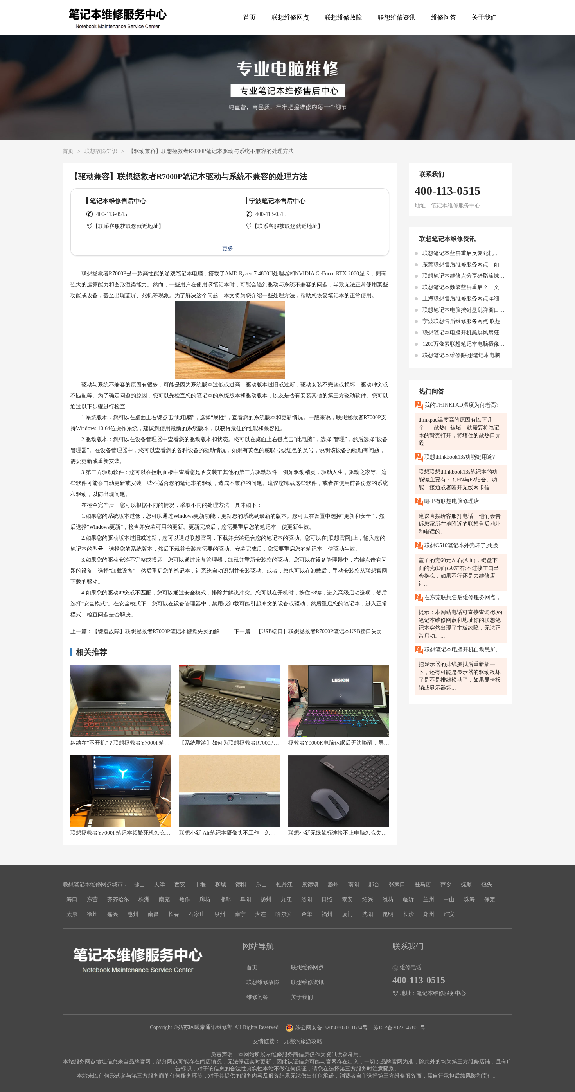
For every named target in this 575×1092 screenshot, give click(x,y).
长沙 (408, 914)
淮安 (449, 914)
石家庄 (197, 914)
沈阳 (367, 914)
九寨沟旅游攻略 (303, 1041)
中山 (449, 899)
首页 (249, 17)
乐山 (261, 884)
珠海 (469, 899)
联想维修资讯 (396, 17)
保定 (489, 899)
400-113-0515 (111, 214)
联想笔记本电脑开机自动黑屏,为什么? (465, 649)
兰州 (428, 899)
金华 (306, 914)
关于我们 (484, 17)
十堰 (200, 884)
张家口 (397, 884)
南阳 (353, 884)
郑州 (428, 914)
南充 (164, 899)
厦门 (347, 914)
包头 (486, 884)
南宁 (240, 914)
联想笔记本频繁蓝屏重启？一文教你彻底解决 (476, 287)
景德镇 (310, 884)
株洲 (143, 899)
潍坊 (388, 899)
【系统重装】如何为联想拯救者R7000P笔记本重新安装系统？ (253, 743)
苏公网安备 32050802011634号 (331, 1028)
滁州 (333, 884)
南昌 (153, 914)
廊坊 (204, 899)
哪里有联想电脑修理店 (451, 501)
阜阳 (245, 899)
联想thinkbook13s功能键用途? (459, 457)
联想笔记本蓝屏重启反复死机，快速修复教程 (476, 253)
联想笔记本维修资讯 (447, 238)
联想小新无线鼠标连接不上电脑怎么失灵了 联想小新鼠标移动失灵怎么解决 (379, 833)
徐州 (92, 914)
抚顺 (466, 884)
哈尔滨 (283, 914)
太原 (71, 914)
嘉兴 (112, 914)
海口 (71, 899)
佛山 (139, 884)
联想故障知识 (100, 151)
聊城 (220, 884)
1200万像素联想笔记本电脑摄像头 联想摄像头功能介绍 (488, 344)
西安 (179, 884)
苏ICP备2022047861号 (399, 1028)
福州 (327, 914)
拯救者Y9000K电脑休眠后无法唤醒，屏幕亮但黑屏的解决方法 (363, 743)
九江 (286, 899)
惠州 (133, 914)
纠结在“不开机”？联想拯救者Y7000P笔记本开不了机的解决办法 (147, 743)
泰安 (347, 899)
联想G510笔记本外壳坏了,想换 (460, 545)
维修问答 (443, 17)
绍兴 (367, 899)
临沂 (408, 899)
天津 (159, 884)
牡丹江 (284, 884)
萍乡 (445, 884)
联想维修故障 (343, 17)
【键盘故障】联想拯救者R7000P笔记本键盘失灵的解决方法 (164, 631)
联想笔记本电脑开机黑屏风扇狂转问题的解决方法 (482, 333)
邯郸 (225, 899)
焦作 (184, 899)
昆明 (388, 914)
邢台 (373, 884)
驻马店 (423, 884)
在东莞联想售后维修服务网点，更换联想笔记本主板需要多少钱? (465, 597)
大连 (260, 914)
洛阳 (306, 899)
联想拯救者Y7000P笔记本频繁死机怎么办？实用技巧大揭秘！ (145, 833)
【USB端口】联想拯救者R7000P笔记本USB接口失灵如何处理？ (333, 631)
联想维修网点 (290, 17)
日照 (327, 899)
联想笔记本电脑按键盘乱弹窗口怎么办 (468, 310)
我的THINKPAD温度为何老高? (460, 405)
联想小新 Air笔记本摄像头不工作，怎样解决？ (235, 833)
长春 (173, 914)
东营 (92, 899)
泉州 (219, 914)
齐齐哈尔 (118, 899)
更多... (230, 248)
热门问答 (431, 391)
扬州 (266, 899)
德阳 (240, 884)
